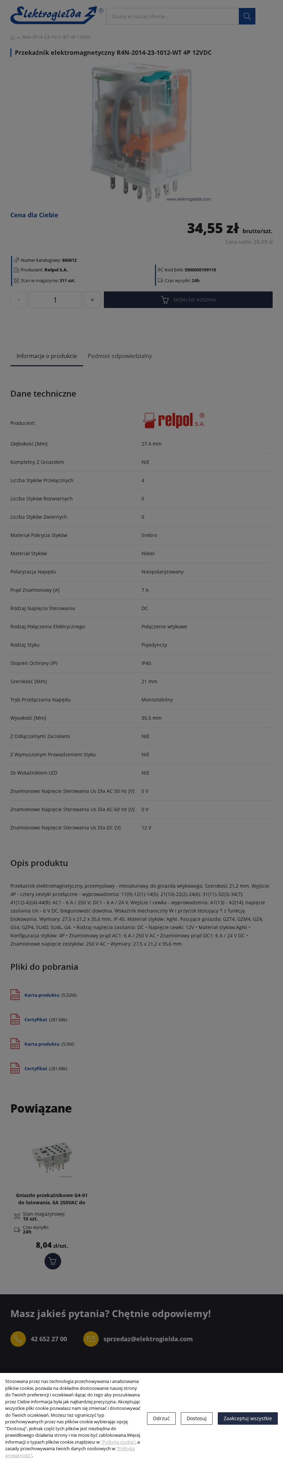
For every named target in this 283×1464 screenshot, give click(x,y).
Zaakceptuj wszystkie (248, 1418)
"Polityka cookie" (118, 1442)
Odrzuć (161, 1418)
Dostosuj (197, 1418)
